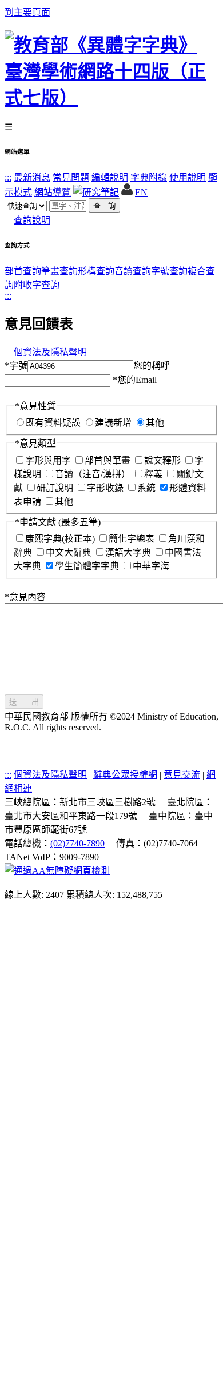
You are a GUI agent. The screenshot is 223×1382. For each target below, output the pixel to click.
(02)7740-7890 (77, 843)
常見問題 (71, 177)
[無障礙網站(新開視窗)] (57, 871)
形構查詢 (96, 271)
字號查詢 (169, 271)
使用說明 (187, 177)
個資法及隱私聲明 (50, 352)
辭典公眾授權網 (125, 775)
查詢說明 (32, 220)
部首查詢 (23, 271)
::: (8, 177)
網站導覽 (52, 192)
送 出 (24, 702)
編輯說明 (109, 177)
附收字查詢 (36, 285)
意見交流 (182, 775)
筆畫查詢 (59, 271)
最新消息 (32, 177)
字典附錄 (148, 177)
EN (141, 192)
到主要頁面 (27, 12)
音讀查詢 (132, 271)
